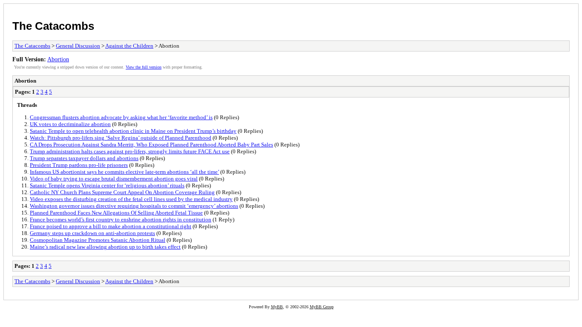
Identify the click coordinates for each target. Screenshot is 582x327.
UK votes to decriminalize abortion (70, 124)
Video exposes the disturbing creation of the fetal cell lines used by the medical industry (131, 199)
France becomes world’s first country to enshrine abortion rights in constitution (120, 219)
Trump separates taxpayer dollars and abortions (84, 158)
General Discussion (78, 46)
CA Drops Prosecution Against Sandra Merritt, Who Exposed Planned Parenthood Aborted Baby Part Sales (151, 144)
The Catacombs (53, 26)
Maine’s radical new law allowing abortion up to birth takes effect (105, 247)
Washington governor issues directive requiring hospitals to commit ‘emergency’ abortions (134, 206)
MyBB (277, 306)
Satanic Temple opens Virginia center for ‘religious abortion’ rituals (107, 185)
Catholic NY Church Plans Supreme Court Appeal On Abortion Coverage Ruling (122, 192)
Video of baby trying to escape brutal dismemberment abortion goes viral (114, 178)
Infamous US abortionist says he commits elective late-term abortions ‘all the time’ (124, 172)
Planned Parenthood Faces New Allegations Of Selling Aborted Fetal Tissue (116, 212)
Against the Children (129, 46)
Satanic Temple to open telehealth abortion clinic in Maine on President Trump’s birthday (133, 131)
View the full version (143, 67)
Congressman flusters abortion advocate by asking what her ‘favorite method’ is (121, 117)
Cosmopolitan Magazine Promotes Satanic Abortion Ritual (97, 240)
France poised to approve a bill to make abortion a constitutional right (110, 226)
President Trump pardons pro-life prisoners (79, 165)
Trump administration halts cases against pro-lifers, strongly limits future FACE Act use (130, 151)
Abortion (58, 59)
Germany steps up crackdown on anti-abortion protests (92, 233)
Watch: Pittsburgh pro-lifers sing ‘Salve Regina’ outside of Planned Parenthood (120, 138)
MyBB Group (322, 306)
